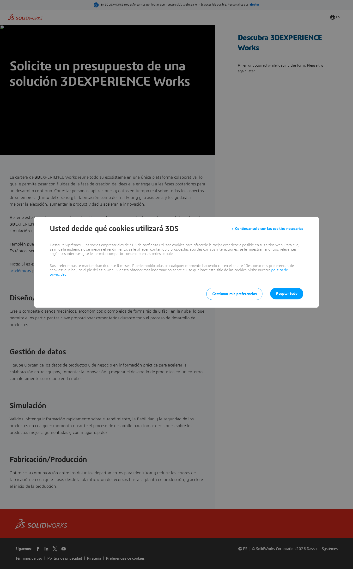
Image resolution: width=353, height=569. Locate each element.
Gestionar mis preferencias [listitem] (234, 294)
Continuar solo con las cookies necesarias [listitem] (269, 229)
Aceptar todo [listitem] (287, 294)
